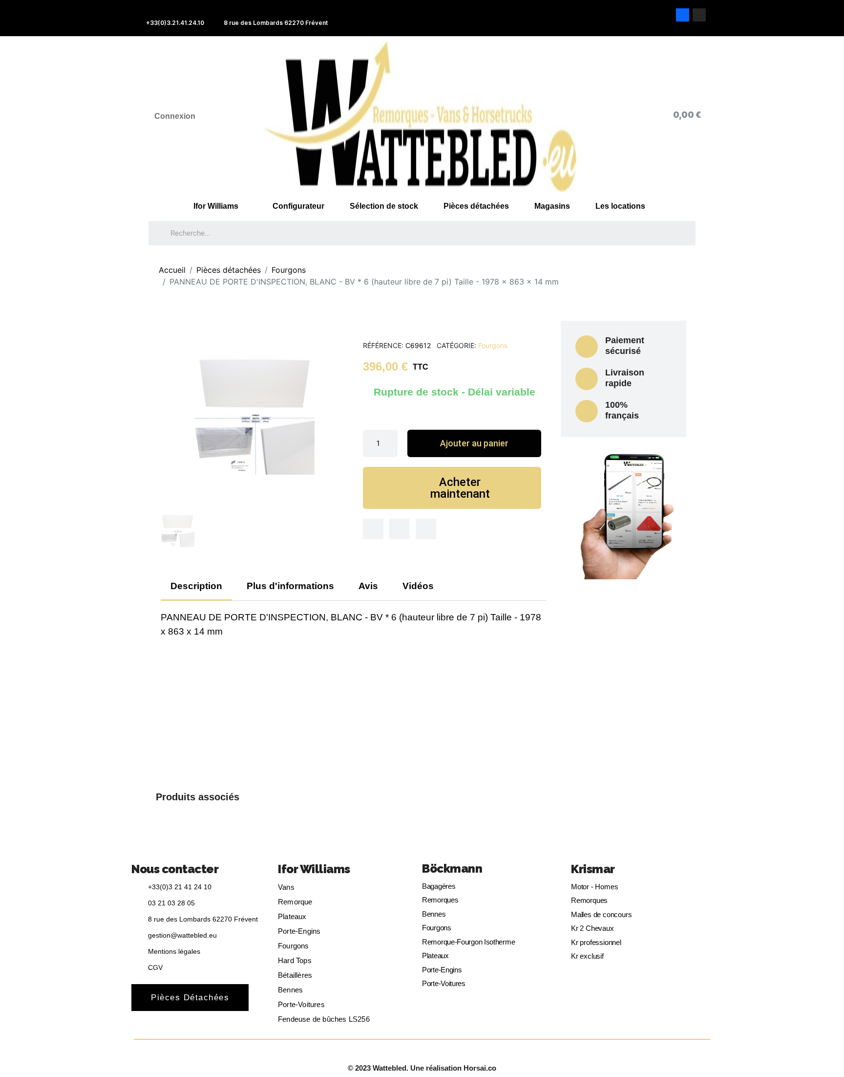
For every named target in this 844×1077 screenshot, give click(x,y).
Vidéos (418, 586)
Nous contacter (174, 869)
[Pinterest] (426, 529)
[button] (474, 443)
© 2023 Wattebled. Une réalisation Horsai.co (422, 1068)
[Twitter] (399, 529)
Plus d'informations (290, 586)
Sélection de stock (384, 206)
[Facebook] (682, 15)
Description (196, 586)
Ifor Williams (215, 206)
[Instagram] (699, 15)
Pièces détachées (476, 206)
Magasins (552, 206)
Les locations (620, 206)
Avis (368, 586)
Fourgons (492, 345)
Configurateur (298, 206)
